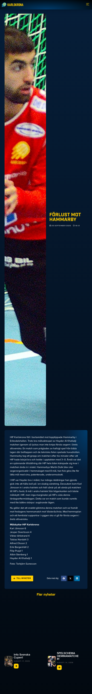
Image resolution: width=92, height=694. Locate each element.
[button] (63, 578)
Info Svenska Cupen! (22, 656)
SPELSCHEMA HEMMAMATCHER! (68, 656)
